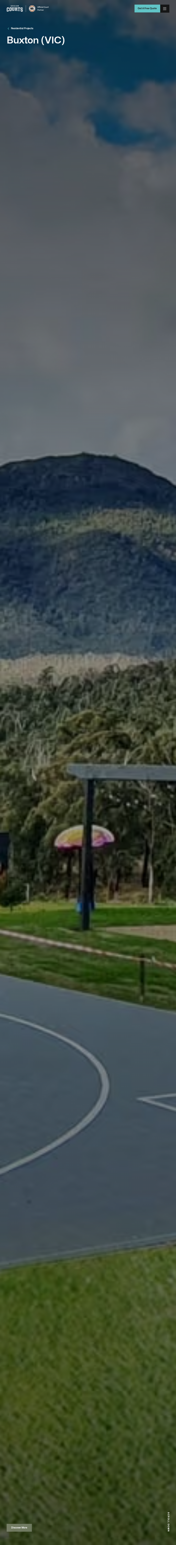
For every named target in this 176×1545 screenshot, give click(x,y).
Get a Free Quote (147, 8)
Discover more (19, 1527)
